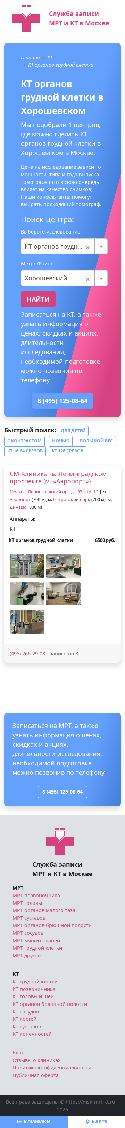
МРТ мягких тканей (36, 940)
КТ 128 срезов (67, 451)
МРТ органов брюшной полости (52, 925)
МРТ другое (26, 955)
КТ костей (24, 1019)
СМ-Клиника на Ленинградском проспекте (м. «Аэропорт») (58, 477)
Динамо (18, 507)
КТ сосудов (25, 1011)
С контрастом (24, 441)
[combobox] (64, 246)
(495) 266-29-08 (27, 653)
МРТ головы (27, 903)
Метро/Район (37, 263)
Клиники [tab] (36, 1121)
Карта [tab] (99, 1121)
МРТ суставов (28, 918)
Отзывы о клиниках (36, 1060)
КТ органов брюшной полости (49, 1004)
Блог (18, 1052)
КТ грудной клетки (35, 981)
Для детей (73, 431)
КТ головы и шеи (33, 996)
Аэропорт (20, 499)
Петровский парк (71, 499)
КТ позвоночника (34, 989)
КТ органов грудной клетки (60, 64)
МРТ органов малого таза (43, 910)
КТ (49, 57)
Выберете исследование (50, 231)
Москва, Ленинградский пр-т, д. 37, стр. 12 (54, 492)
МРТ (17, 887)
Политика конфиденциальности (51, 1067)
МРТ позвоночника (36, 895)
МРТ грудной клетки (37, 947)
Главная (30, 57)
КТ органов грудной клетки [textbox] (64, 246)
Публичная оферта (35, 1075)
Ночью (60, 441)
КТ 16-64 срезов (25, 451)
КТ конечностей (32, 1034)
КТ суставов (26, 1026)
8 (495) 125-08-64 (63, 401)
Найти (38, 299)
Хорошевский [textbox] (57, 278)
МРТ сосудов (27, 933)
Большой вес (96, 441)
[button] (27, 566)
